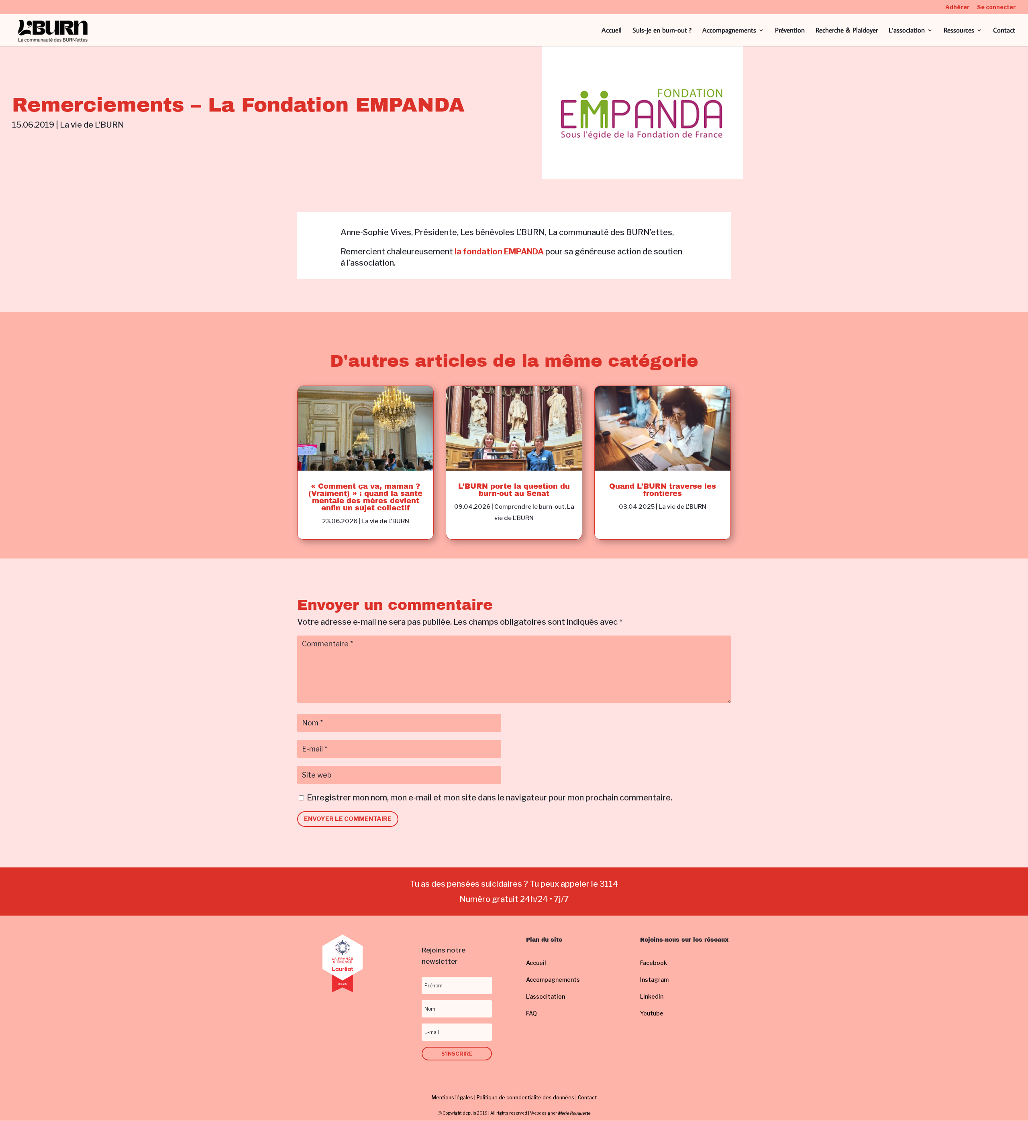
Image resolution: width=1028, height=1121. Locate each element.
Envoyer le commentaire (348, 818)
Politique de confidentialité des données (525, 1098)
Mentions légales (452, 1098)
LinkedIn (651, 996)
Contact (1004, 31)
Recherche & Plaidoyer (847, 31)
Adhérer (957, 7)
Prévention (790, 31)
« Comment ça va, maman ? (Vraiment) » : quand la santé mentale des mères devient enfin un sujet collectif (365, 497)
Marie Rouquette (574, 1113)
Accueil (612, 31)
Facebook (653, 962)
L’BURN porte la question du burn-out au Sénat (514, 490)
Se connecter (996, 7)
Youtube (651, 1013)
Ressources (959, 31)
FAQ (531, 1013)
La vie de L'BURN (92, 125)
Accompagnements (729, 31)
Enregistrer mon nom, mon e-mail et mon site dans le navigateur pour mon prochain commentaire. (489, 797)
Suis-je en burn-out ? (661, 31)
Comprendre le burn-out (529, 506)
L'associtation (545, 996)
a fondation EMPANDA (500, 251)
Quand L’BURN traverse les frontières (662, 490)
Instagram (654, 979)
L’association (907, 31)
